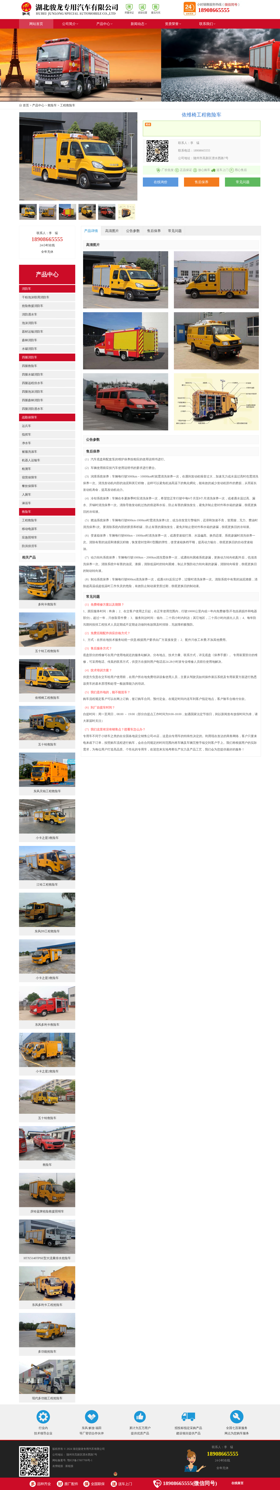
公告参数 (133, 231)
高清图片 (112, 231)
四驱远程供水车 (32, 383)
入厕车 (26, 494)
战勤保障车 (29, 417)
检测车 (26, 468)
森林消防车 (29, 340)
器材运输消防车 (32, 331)
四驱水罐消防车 (32, 374)
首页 (26, 105)
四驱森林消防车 (32, 400)
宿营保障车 (29, 477)
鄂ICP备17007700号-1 (79, 1460)
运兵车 (26, 426)
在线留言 (237, 1483)
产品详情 (91, 231)
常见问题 (243, 182)
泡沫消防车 (29, 323)
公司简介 (69, 24)
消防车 (26, 288)
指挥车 (26, 434)
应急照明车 (29, 537)
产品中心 (103, 24)
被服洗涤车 (29, 451)
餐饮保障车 (29, 486)
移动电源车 (29, 528)
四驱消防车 (29, 357)
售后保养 (201, 182)
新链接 (69, 1466)
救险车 (26, 511)
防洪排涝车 (29, 546)
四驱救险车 (29, 365)
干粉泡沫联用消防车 (35, 297)
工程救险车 (29, 520)
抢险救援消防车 (32, 305)
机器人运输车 (31, 460)
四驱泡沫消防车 (32, 391)
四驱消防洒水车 (32, 408)
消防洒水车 (29, 314)
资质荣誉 (172, 24)
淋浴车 (26, 503)
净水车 (26, 443)
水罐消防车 (29, 348)
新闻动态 (137, 24)
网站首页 (36, 24)
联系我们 (206, 24)
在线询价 (160, 182)
